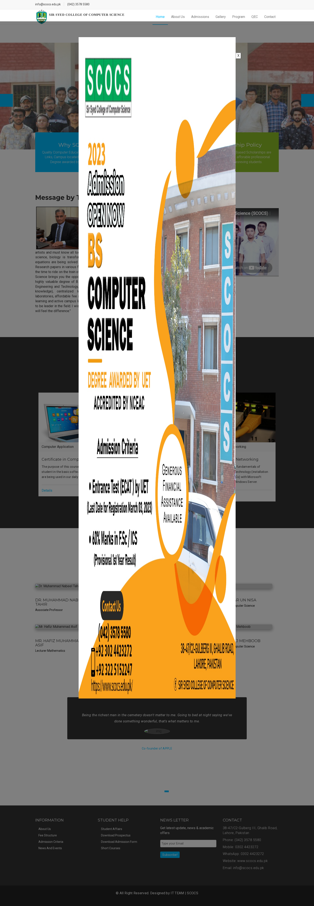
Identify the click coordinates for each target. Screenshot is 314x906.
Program (238, 17)
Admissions (200, 17)
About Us (178, 17)
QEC (254, 17)
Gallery (221, 17)
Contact (270, 17)
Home (160, 17)
